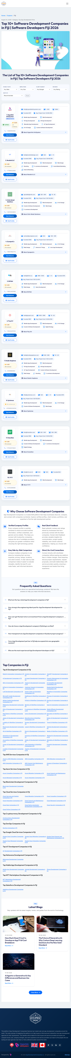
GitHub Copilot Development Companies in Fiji (11, 701)
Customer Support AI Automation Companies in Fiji (34, 687)
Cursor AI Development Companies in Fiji (13, 745)
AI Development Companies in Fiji (12, 678)
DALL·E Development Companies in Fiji (13, 709)
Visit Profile (10, 139)
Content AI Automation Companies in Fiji (35, 674)
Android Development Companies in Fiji (35, 870)
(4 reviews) (8, 483)
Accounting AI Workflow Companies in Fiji (13, 740)
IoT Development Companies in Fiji (12, 851)
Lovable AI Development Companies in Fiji (13, 749)
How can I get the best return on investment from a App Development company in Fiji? (34, 618)
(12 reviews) (8, 327)
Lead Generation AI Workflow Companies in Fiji (33, 745)
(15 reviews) (8, 208)
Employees (23, 86)
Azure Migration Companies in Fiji (34, 773)
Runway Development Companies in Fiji (35, 723)
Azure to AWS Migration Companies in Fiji (13, 759)
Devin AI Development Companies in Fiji (35, 732)
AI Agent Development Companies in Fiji (35, 679)
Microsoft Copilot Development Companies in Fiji (11, 696)
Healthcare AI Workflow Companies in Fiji (35, 696)
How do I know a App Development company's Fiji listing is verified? (29, 626)
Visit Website (10, 135)
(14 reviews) (8, 166)
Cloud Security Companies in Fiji (56, 805)
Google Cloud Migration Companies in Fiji (35, 837)
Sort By (5, 93)
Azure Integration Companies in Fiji (35, 777)
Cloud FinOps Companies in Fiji (11, 809)
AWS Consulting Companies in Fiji (34, 759)
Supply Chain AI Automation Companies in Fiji (33, 692)
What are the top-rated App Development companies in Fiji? (27, 600)
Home (3, 15)
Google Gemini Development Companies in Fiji (55, 687)
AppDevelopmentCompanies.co (35, 1054)
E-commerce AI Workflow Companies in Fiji (35, 709)
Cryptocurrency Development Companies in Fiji (11, 818)
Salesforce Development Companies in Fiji (13, 890)
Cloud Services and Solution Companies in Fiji (11, 797)
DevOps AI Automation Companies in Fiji (57, 701)
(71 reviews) (14, 125)
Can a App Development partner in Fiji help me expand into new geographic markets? (32, 642)
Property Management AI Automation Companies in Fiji (57, 679)
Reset (27, 95)
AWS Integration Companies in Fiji (12, 763)
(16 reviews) (8, 366)
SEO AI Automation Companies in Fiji (13, 683)
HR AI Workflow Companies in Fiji (12, 731)
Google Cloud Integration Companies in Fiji (35, 841)
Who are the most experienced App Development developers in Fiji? (29, 650)
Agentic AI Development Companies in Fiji (35, 749)
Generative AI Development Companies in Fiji (10, 736)
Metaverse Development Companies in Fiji (13, 860)
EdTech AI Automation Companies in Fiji (13, 687)
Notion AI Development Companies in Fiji (57, 718)
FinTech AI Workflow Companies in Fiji (35, 700)
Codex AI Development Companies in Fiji (35, 740)
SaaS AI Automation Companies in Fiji (57, 705)
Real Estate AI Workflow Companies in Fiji (13, 714)
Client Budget (40, 86)
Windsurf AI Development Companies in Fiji (57, 736)
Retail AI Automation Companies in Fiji (13, 674)
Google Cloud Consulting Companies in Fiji (13, 837)
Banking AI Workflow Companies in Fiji (35, 705)
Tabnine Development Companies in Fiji (57, 727)
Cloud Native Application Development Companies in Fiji (33, 805)
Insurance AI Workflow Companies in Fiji (35, 736)
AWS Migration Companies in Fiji (56, 759)
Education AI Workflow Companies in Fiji (57, 714)
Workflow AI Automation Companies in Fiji (57, 692)
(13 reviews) (8, 287)
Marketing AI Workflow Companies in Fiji (57, 740)
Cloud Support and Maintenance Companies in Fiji (34, 801)
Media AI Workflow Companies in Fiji (57, 731)
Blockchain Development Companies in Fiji (13, 787)
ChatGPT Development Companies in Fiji (57, 674)
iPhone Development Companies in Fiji (56, 870)
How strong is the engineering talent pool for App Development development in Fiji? (33, 608)
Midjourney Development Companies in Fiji (13, 705)
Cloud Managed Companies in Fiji (56, 800)
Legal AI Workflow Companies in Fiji (35, 727)
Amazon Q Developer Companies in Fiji (57, 764)
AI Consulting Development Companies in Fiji (54, 683)
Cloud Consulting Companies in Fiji (56, 796)
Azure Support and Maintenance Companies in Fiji (56, 774)
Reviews (55, 86)
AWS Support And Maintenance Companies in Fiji (34, 764)
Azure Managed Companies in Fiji (12, 777)
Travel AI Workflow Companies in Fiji (57, 722)
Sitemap (67, 1054)
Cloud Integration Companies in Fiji (12, 800)
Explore (9, 15)
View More (34, 992)
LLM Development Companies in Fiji (13, 691)
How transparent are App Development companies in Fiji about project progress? (34, 634)
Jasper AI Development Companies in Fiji (13, 718)
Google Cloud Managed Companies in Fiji (13, 841)
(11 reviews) (8, 247)
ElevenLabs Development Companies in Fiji (13, 727)
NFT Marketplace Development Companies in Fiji (12, 880)
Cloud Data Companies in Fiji (11, 805)
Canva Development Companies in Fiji (35, 713)
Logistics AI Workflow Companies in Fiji (13, 723)
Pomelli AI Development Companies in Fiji (57, 745)
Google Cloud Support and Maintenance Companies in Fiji (55, 837)
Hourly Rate (7, 86)
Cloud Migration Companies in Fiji (34, 796)
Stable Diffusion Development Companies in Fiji (55, 709)
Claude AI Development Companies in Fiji (35, 683)
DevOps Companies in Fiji (10, 828)
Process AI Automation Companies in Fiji (57, 696)
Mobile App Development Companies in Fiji (13, 870)
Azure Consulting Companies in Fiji (12, 773)
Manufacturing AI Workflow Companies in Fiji (32, 718)
